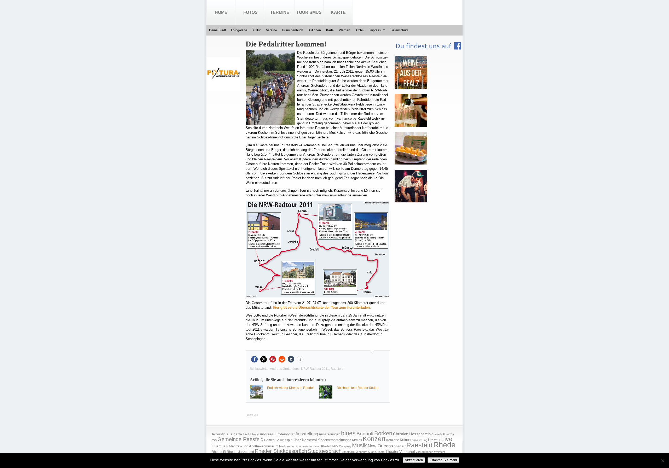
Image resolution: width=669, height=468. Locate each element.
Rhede (444, 444)
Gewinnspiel (284, 440)
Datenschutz (399, 30)
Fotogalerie (239, 30)
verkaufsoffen (424, 451)
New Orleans (380, 445)
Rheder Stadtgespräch (281, 451)
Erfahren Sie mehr (443, 460)
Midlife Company (340, 446)
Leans (414, 440)
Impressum (377, 30)
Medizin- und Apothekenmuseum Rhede (304, 446)
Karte (338, 12)
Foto (446, 434)
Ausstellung (306, 433)
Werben (344, 30)
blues (348, 433)
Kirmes (357, 440)
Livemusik (220, 446)
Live (446, 439)
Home (221, 12)
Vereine (271, 30)
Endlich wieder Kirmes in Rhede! (290, 388)
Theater (392, 451)
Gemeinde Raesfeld (240, 439)
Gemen (269, 440)
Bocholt (364, 433)
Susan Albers (376, 451)
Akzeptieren (414, 460)
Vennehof (407, 451)
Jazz (297, 440)
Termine (279, 12)
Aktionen (314, 30)
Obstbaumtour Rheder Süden (357, 388)
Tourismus (309, 12)
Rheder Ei (219, 451)
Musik (359, 445)
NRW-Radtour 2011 (315, 369)
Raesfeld (337, 369)
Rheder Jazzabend (240, 451)
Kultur (256, 30)
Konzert (374, 438)
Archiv (359, 30)
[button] (254, 359)
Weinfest (439, 451)
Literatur (434, 440)
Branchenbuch (292, 30)
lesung (423, 440)
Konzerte (392, 440)
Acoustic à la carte (227, 434)
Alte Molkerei (251, 434)
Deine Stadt (217, 30)
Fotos (250, 12)
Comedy (436, 434)
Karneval (309, 440)
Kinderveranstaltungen (334, 440)
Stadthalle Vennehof (354, 451)
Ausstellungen (329, 434)
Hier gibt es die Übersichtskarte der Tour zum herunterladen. (322, 307)
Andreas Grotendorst (284, 369)
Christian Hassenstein (412, 434)
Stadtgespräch (325, 451)
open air (400, 446)
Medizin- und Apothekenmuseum (253, 446)
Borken (383, 433)
